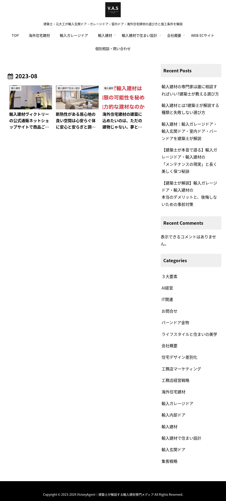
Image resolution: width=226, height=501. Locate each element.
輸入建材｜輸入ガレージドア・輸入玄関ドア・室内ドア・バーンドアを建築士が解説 (189, 131)
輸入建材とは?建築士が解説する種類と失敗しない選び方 (190, 108)
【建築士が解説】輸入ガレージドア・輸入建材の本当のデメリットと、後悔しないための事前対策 (189, 193)
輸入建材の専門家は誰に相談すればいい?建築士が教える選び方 (190, 90)
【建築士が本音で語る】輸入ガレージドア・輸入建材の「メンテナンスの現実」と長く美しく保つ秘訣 (189, 160)
